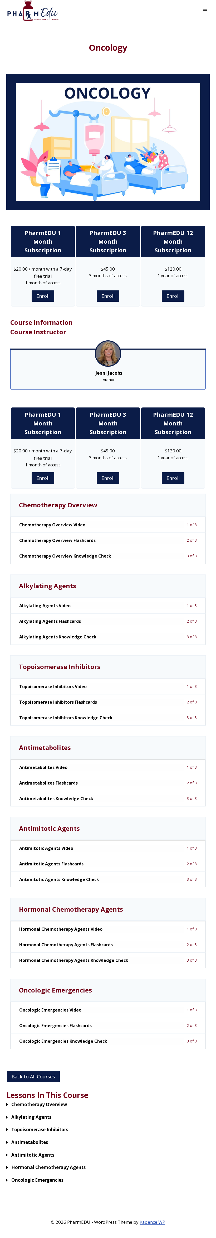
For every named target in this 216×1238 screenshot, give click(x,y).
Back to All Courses (33, 1076)
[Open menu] (205, 10)
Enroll (43, 296)
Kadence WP (152, 1222)
